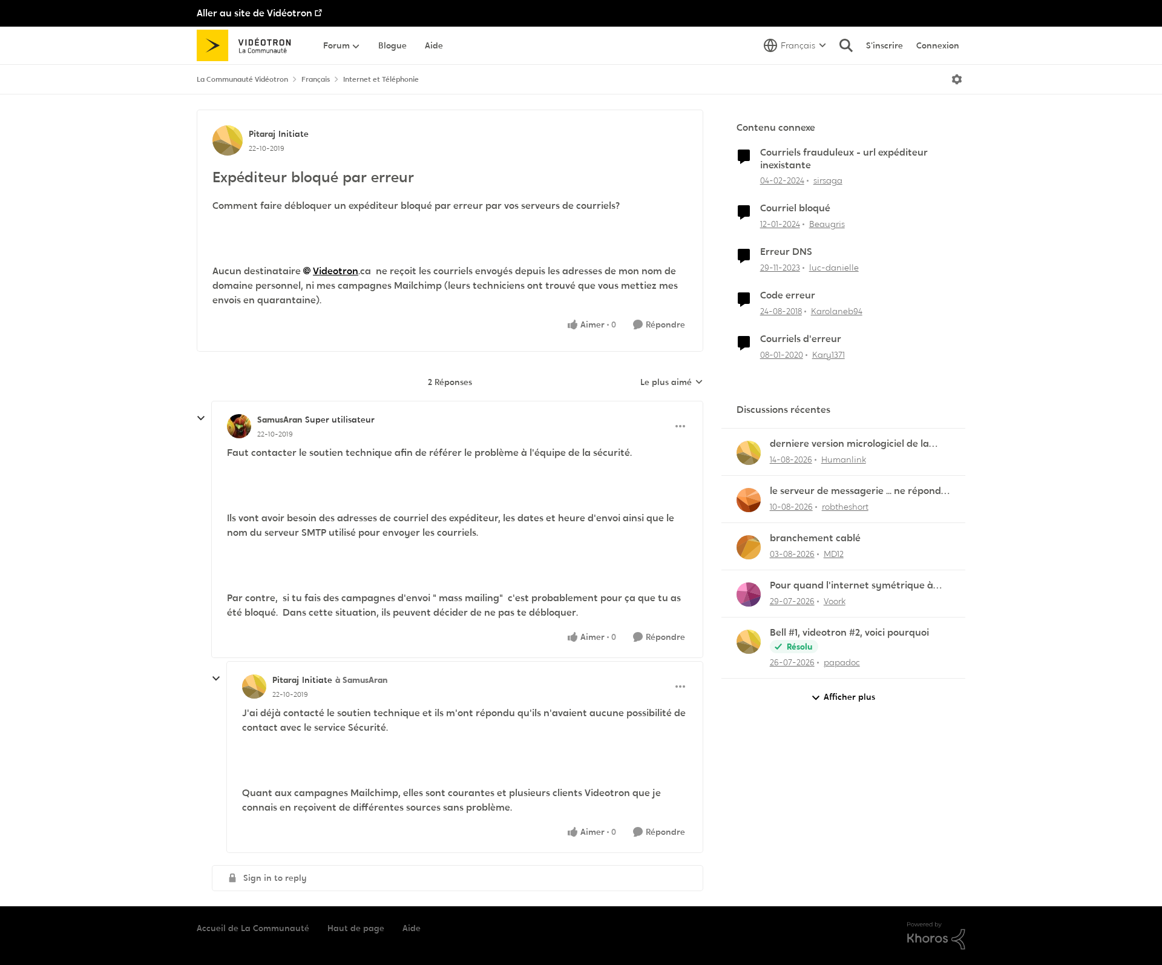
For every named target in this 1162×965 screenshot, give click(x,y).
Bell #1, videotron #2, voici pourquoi (849, 633)
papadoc (842, 662)
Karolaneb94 (836, 311)
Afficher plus (849, 696)
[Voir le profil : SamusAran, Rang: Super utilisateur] (239, 426)
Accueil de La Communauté (253, 928)
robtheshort (845, 506)
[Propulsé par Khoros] (936, 936)
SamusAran (279, 419)
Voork (834, 601)
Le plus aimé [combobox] (671, 383)
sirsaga (827, 180)
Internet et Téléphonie (381, 79)
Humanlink (843, 459)
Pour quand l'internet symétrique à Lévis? (851, 585)
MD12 (834, 553)
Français (315, 79)
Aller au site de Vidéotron (254, 13)
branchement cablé (815, 538)
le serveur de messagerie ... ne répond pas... (855, 491)
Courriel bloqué (795, 208)
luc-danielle (834, 267)
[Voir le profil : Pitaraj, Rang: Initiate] (227, 140)
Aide (411, 928)
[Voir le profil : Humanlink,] (749, 453)
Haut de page (355, 928)
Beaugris (827, 224)
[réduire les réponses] (201, 418)
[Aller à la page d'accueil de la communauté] (248, 45)
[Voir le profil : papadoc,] (749, 642)
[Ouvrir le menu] (956, 79)
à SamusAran (361, 679)
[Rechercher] (846, 45)
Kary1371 (828, 354)
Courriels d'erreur (800, 339)
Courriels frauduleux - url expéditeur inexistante (844, 159)
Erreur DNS (786, 252)
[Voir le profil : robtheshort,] (749, 500)
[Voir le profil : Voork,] (749, 594)
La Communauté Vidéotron (242, 79)
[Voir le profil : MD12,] (749, 547)
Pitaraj (262, 133)
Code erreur (787, 295)
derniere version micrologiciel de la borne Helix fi (849, 444)
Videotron (335, 271)
